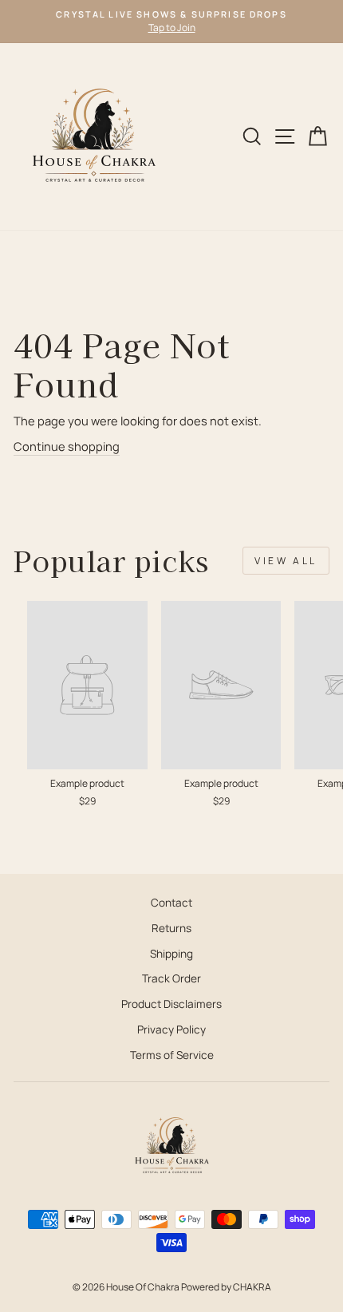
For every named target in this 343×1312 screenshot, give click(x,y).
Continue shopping (67, 446)
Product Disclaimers (171, 1004)
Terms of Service (172, 1055)
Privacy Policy (171, 1029)
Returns (171, 928)
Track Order (171, 978)
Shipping (171, 953)
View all (285, 560)
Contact (171, 902)
